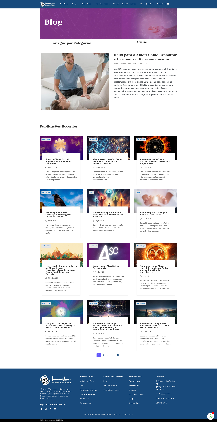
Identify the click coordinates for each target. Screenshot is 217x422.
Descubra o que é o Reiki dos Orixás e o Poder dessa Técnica (108, 214)
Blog (141, 4)
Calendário (116, 4)
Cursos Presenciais (102, 4)
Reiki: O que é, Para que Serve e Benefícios (153, 213)
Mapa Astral (64, 4)
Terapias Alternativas (88, 390)
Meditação (84, 399)
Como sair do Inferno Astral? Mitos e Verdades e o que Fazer (155, 161)
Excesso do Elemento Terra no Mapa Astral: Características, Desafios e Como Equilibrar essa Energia (61, 270)
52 (118, 355)
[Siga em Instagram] (46, 409)
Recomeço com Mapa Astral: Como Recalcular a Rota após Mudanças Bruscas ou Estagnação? (107, 326)
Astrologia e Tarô (87, 381)
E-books (132, 390)
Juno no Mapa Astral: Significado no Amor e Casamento (58, 161)
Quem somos (134, 381)
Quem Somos (150, 4)
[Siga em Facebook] (41, 409)
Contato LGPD (161, 403)
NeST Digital (59, 420)
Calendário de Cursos (111, 390)
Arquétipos (46, 192)
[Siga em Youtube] (55, 409)
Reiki (91, 192)
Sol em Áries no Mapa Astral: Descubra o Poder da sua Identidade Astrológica (154, 269)
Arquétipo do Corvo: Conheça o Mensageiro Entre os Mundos (58, 214)
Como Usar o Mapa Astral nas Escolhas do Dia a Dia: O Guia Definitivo (154, 325)
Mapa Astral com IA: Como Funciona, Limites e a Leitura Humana (107, 161)
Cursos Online (86, 4)
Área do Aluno (161, 4)
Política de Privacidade (165, 398)
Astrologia (74, 4)
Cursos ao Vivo (86, 403)
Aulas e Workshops (136, 394)
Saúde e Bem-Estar (87, 394)
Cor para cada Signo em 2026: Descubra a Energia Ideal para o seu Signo (60, 325)
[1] (210, 417)
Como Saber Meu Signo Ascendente (106, 267)
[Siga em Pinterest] (50, 409)
